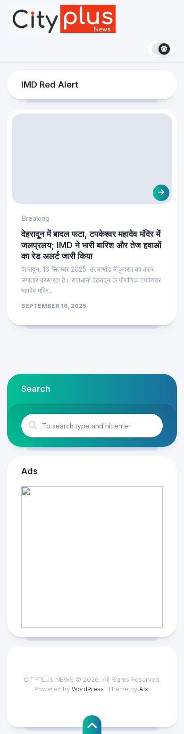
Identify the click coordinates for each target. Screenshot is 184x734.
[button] (92, 557)
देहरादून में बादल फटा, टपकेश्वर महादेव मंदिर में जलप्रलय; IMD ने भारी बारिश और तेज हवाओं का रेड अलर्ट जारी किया (91, 245)
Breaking (35, 218)
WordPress (88, 689)
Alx (143, 689)
